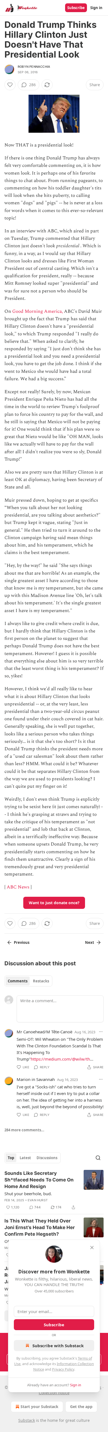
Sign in (96, 7)
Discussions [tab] (47, 1157)
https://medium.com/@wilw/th (60, 1059)
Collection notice (54, 1392)
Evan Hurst (38, 1200)
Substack (26, 1420)
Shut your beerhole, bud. (28, 1193)
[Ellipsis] (100, 1031)
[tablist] (28, 981)
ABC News (18, 887)
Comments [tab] (17, 981)
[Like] (10, 84)
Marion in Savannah (36, 1079)
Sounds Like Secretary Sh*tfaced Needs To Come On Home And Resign (39, 1179)
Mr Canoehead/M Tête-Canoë (44, 1031)
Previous (21, 942)
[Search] (98, 1157)
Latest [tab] (25, 1157)
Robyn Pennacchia (34, 67)
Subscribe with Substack (58, 1345)
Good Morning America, (37, 311)
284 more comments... (24, 1129)
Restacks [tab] (41, 981)
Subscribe (76, 7)
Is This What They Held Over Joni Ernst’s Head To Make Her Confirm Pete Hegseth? (39, 1227)
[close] (92, 1247)
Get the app (81, 1406)
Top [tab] (11, 1157)
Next (89, 942)
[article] (54, 1190)
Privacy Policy (63, 1369)
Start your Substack (39, 1406)
